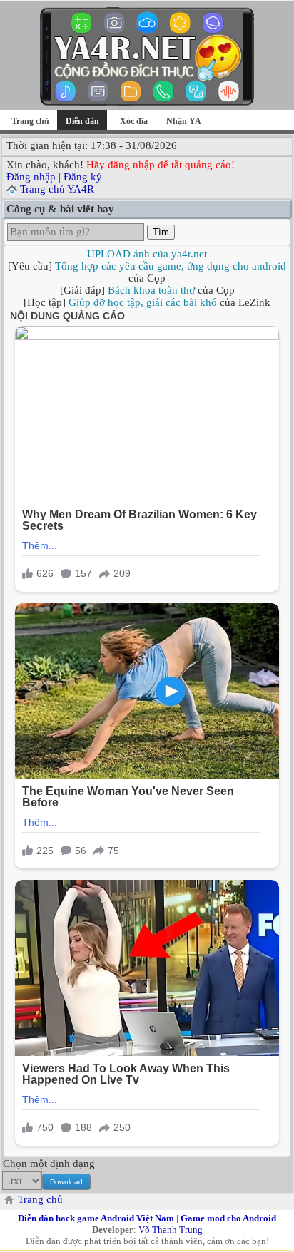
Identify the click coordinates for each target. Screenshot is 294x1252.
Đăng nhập (31, 177)
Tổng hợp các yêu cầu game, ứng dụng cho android (170, 266)
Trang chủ (30, 121)
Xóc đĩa (134, 121)
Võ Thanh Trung (170, 1229)
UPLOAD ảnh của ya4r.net (147, 254)
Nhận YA (183, 121)
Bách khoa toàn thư (151, 290)
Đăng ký (83, 177)
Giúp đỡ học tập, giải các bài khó (143, 302)
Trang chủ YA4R (57, 189)
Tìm (161, 232)
